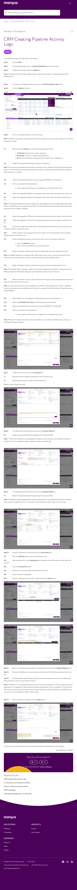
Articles (33, 829)
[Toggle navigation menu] (69, 3)
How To (33, 21)
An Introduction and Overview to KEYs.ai (17, 783)
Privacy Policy (31, 862)
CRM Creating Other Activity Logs (15, 779)
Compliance (8, 832)
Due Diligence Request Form (12, 868)
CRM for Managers (10, 790)
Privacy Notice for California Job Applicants (16, 865)
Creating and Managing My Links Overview (17, 794)
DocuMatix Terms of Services (40, 865)
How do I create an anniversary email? (16, 786)
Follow (7, 52)
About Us (7, 842)
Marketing (7, 829)
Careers (6, 850)
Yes (35, 762)
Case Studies (35, 832)
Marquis (6, 21)
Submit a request (46, 767)
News (6, 846)
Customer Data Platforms (17, 21)
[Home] (38, 818)
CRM (27, 21)
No (45, 762)
